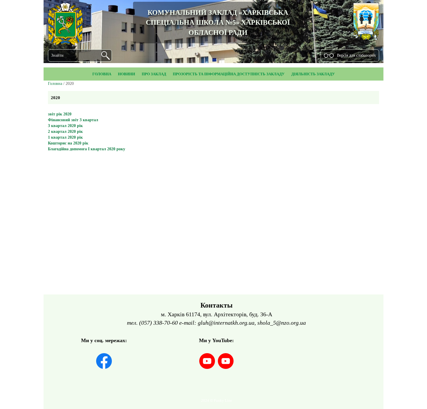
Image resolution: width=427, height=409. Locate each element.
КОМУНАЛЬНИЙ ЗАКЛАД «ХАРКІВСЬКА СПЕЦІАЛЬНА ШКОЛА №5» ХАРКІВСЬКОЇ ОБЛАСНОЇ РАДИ (218, 22)
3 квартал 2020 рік (65, 126)
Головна (55, 83)
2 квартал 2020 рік (65, 131)
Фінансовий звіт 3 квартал (73, 120)
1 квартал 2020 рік (65, 137)
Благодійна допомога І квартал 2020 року (86, 149)
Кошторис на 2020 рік (68, 143)
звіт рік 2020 (59, 114)
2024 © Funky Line (216, 401)
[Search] (105, 55)
